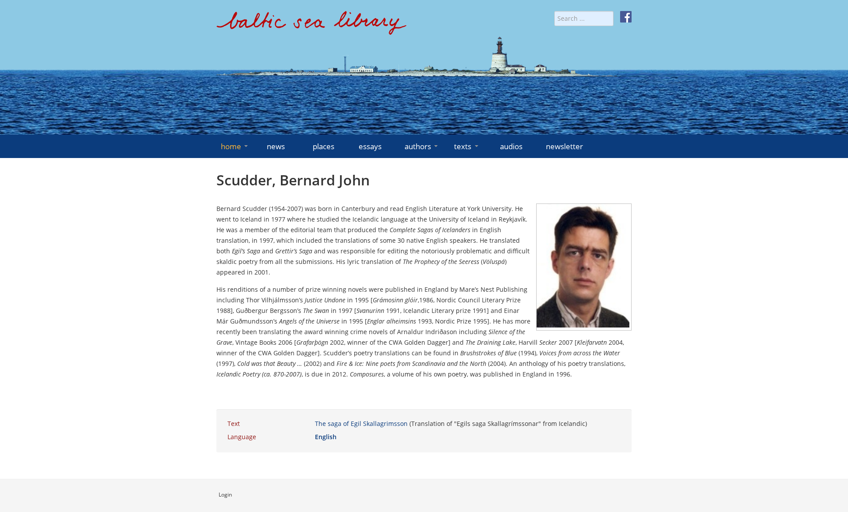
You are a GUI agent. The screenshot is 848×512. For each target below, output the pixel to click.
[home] (311, 26)
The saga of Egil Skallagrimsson (361, 423)
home (231, 146)
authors (418, 146)
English (326, 437)
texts (462, 146)
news (276, 146)
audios (511, 146)
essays (370, 146)
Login (225, 494)
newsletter (564, 146)
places (323, 146)
